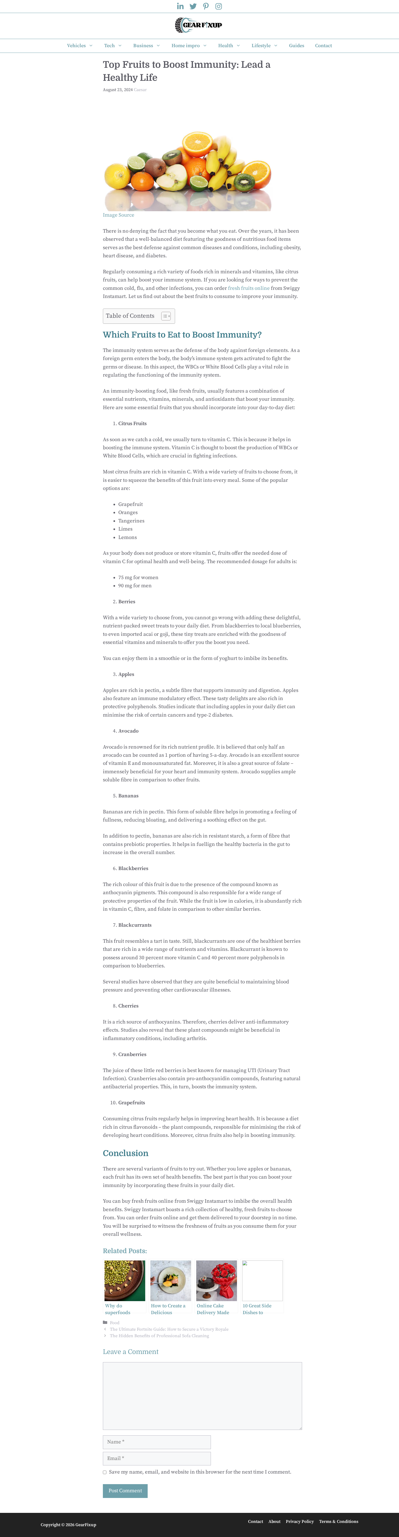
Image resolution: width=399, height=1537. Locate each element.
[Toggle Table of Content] (163, 316)
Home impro (186, 46)
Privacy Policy (300, 1521)
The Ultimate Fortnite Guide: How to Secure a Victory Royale (169, 1329)
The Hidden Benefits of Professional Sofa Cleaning (159, 1336)
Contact (323, 46)
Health (225, 46)
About (274, 1521)
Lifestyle (261, 46)
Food (114, 1323)
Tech (109, 46)
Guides (296, 46)
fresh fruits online (249, 288)
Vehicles (76, 46)
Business (143, 46)
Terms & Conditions (338, 1521)
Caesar (140, 89)
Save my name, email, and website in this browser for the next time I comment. (200, 1472)
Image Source (118, 215)
